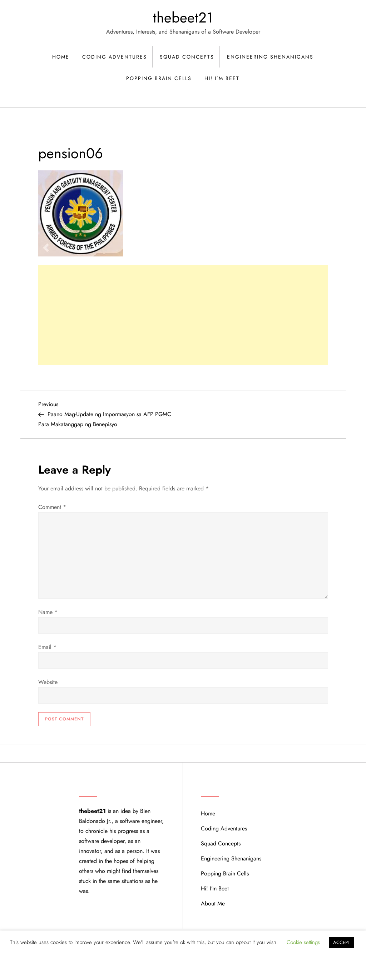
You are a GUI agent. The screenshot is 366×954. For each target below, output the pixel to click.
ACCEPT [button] (341, 942)
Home (60, 56)
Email (47, 647)
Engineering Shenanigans (270, 56)
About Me (213, 903)
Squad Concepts (187, 56)
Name (48, 612)
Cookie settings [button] (303, 942)
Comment (52, 507)
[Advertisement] (183, 315)
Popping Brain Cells (159, 78)
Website (48, 682)
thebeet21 (183, 17)
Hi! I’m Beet (221, 78)
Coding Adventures (114, 56)
